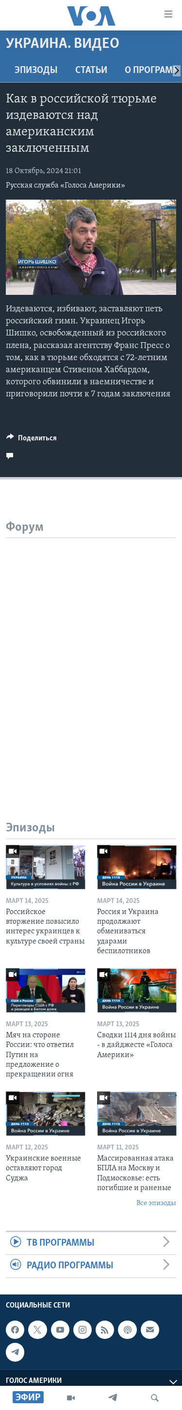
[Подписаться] (150, 1330)
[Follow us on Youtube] (60, 1330)
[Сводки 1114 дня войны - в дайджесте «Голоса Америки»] (137, 990)
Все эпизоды (156, 1203)
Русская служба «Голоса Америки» (65, 185)
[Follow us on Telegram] (15, 1352)
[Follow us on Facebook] (15, 1330)
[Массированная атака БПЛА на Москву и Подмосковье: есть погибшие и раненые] (137, 1113)
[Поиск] (154, 1398)
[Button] (31, 440)
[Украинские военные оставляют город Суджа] (45, 1113)
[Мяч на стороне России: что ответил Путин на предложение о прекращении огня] (45, 990)
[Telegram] (113, 1398)
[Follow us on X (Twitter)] (37, 1330)
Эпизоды (36, 70)
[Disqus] (91, 659)
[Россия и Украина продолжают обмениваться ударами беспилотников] (137, 867)
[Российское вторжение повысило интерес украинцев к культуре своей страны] (45, 867)
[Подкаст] (127, 1330)
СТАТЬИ (91, 70)
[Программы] (70, 1398)
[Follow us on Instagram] (82, 1330)
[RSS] (105, 1330)
